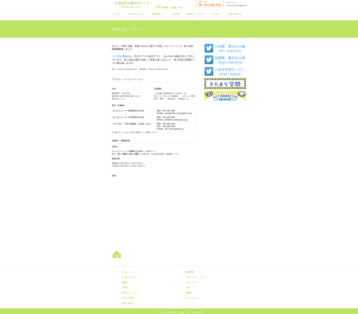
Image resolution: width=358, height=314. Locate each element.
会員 (188, 287)
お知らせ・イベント (195, 15)
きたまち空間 (127, 298)
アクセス (215, 14)
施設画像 (190, 272)
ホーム (117, 14)
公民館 (125, 287)
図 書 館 (156, 14)
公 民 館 (176, 14)
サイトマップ (192, 298)
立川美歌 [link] (117, 56)
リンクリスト (192, 282)
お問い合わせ (234, 14)
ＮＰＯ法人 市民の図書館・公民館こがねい (173, 312)
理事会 (189, 292)
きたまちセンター (137, 14)
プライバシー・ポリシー (196, 277)
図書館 (125, 282)
